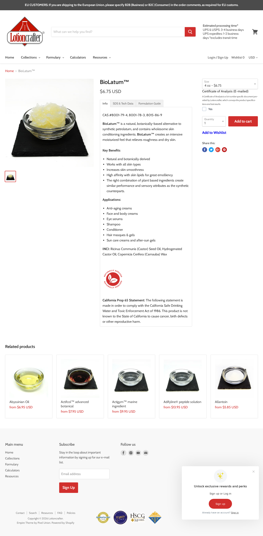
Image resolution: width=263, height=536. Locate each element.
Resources (100, 57)
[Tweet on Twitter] (211, 149)
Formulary (53, 57)
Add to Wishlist (214, 132)
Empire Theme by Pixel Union (33, 522)
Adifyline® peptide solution (182, 402)
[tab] (105, 103)
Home (9, 57)
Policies (71, 512)
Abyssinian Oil (19, 402)
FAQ (59, 512)
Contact (20, 512)
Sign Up (68, 487)
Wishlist (238, 57)
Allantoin (221, 402)
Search (33, 512)
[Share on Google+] (217, 149)
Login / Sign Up (218, 57)
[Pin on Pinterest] (224, 149)
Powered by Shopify (63, 522)
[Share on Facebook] (204, 149)
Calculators (78, 57)
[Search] (190, 32)
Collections (29, 57)
